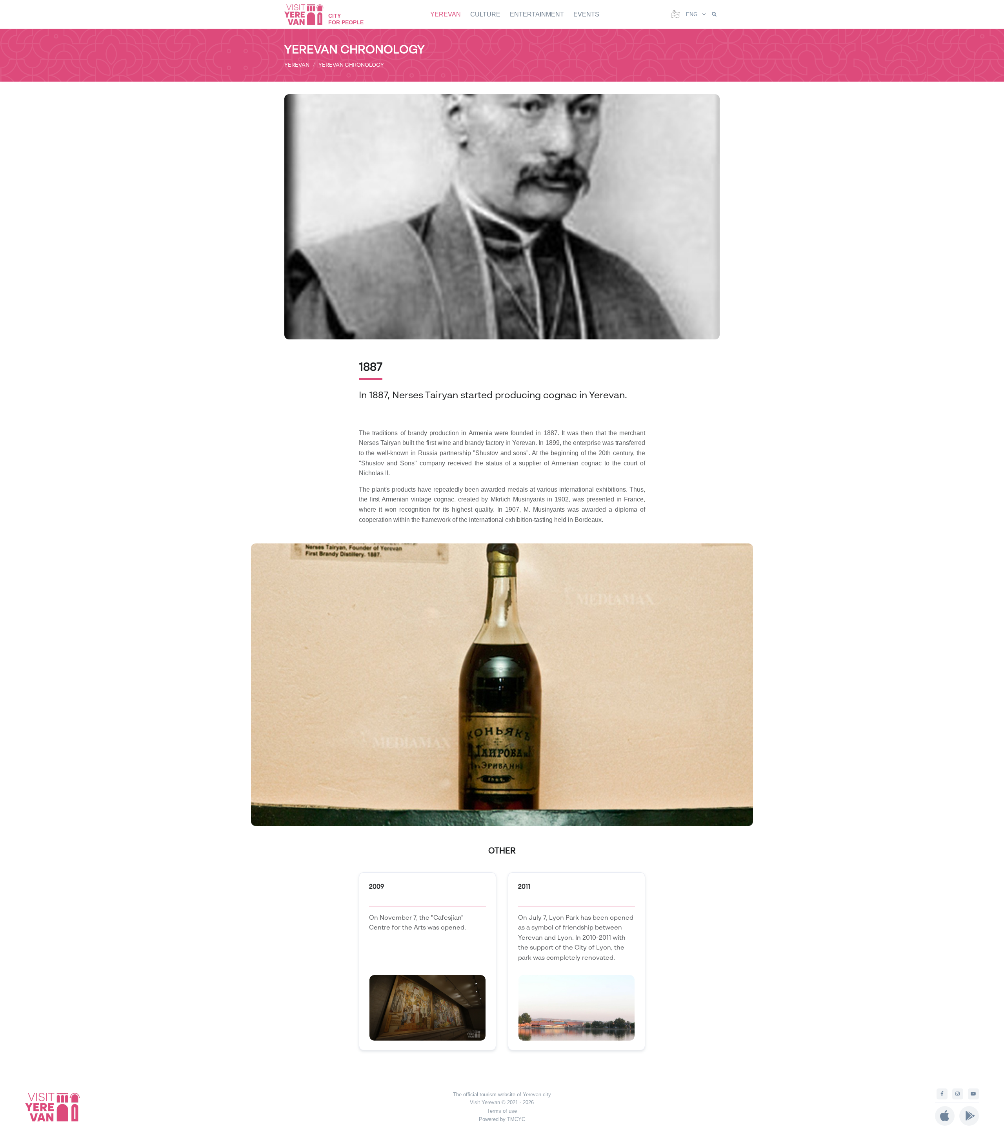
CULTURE (485, 14)
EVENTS (586, 14)
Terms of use (502, 1111)
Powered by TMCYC (502, 1119)
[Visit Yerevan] (307, 14)
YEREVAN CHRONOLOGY (351, 64)
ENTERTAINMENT (537, 14)
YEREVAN (445, 14)
